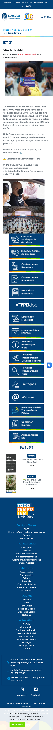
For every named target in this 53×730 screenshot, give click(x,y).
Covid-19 (27, 30)
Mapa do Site (26, 538)
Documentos (26, 575)
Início (6, 30)
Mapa (26, 602)
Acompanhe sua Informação (26, 560)
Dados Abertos (26, 563)
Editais (26, 578)
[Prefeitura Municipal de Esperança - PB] (17, 17)
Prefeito (26, 624)
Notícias (16, 30)
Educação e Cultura (26, 639)
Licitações (26, 547)
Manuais (26, 581)
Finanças (26, 642)
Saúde (26, 648)
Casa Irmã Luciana (26, 587)
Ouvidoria (16, 3)
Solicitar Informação (26, 556)
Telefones (7, 3)
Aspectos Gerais (26, 612)
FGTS (26, 529)
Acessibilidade (27, 3)
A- (23, 6)
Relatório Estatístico (26, 553)
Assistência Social (26, 633)
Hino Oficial (26, 605)
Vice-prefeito (26, 627)
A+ (46, 3)
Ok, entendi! (17, 724)
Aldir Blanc (26, 590)
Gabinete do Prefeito (26, 630)
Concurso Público (26, 584)
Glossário (26, 550)
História (27, 599)
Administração (26, 636)
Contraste (39, 3)
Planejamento (26, 645)
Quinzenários (26, 572)
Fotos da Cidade (26, 609)
